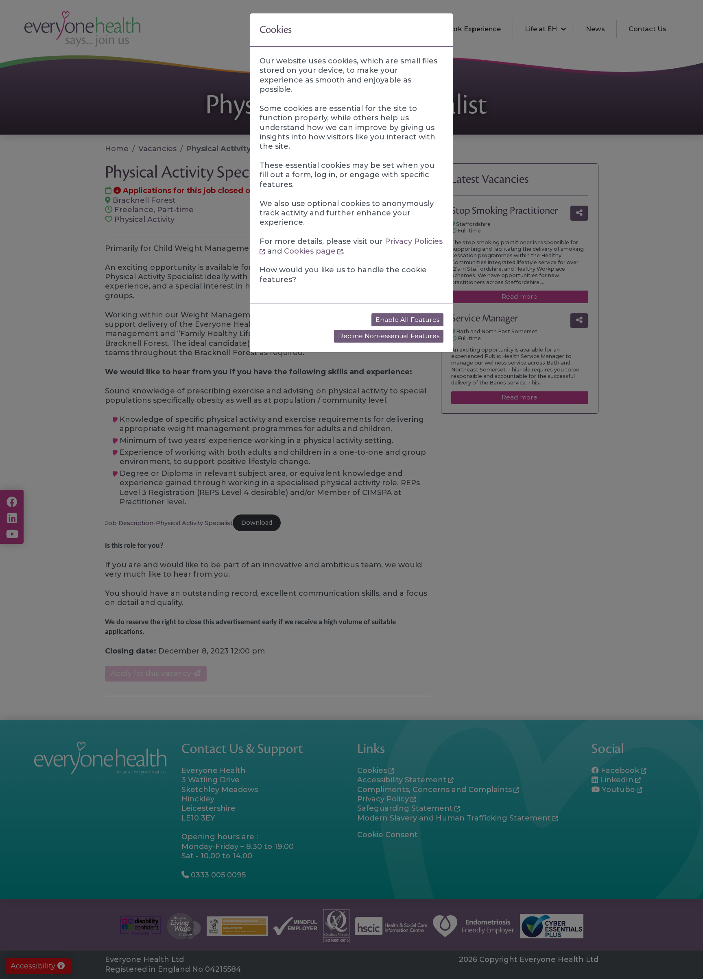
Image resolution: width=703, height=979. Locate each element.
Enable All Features (407, 319)
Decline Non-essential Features (388, 336)
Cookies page (310, 251)
